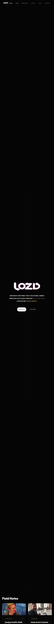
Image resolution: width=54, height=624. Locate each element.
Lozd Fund (33, 309)
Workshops (24, 3)
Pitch (40, 3)
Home (10, 3)
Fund (17, 3)
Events (33, 3)
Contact (47, 3)
